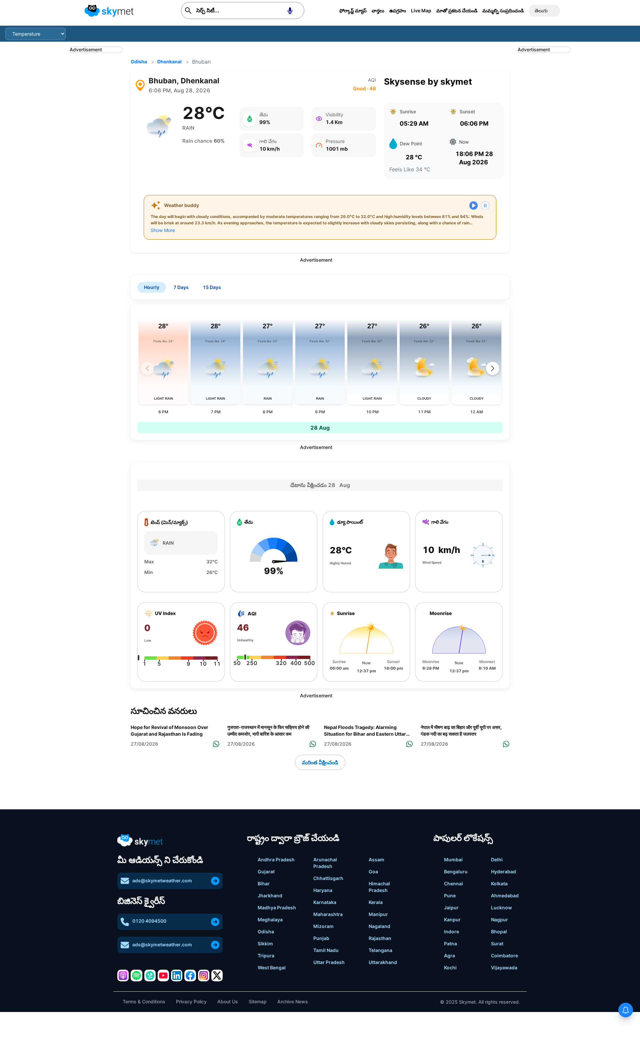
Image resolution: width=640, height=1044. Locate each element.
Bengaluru (456, 871)
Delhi (497, 859)
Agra (449, 955)
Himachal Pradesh (379, 887)
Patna (450, 943)
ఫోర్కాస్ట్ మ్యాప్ (353, 10)
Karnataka (324, 902)
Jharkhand (270, 895)
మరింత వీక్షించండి (320, 762)
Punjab (321, 938)
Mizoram (323, 926)
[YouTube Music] (163, 975)
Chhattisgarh (328, 878)
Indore (451, 931)
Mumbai (453, 859)
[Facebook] (190, 975)
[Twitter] (217, 975)
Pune (450, 895)
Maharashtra (328, 914)
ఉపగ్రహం (397, 10)
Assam (376, 859)
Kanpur (452, 919)
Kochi (450, 967)
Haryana (322, 890)
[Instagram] (203, 975)
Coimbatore (504, 955)
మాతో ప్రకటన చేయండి (456, 10)
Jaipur (451, 907)
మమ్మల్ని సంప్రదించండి (503, 10)
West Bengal (272, 967)
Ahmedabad (505, 895)
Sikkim (265, 943)
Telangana (380, 950)
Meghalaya (270, 919)
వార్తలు (378, 10)
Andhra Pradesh (276, 859)
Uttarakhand (383, 962)
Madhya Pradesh (277, 907)
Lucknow (501, 907)
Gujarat (266, 871)
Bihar (264, 883)
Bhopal (499, 931)
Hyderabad (503, 871)
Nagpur (499, 919)
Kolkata (499, 883)
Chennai (453, 883)
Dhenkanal (169, 61)
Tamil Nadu (326, 950)
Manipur (378, 914)
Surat (497, 943)
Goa (373, 871)
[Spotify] (136, 975)
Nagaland (379, 926)
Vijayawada (504, 967)
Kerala (376, 902)
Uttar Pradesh (329, 962)
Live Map (421, 10)
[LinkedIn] (176, 975)
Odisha (139, 61)
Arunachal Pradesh (325, 863)
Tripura (266, 955)
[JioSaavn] (150, 975)
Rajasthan (380, 938)
